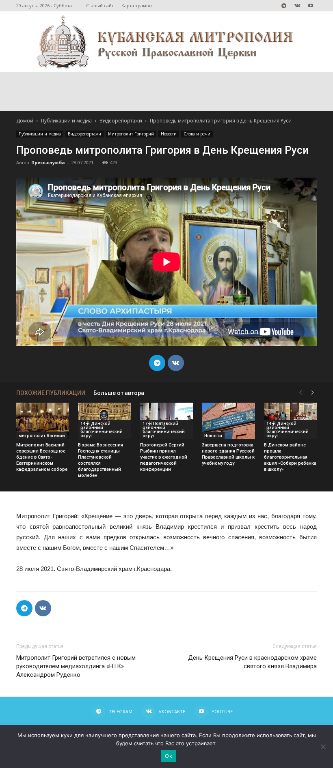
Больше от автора (118, 393)
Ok (168, 756)
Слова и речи (197, 134)
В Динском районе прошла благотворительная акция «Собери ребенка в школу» (290, 457)
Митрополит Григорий (131, 134)
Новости (169, 134)
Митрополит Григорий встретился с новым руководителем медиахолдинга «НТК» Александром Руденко (76, 666)
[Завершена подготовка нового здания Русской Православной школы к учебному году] (228, 421)
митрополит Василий (42, 435)
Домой (24, 120)
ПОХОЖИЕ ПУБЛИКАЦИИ (50, 393)
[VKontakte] (297, 5)
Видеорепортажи (120, 120)
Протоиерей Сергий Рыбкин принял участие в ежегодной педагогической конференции (163, 457)
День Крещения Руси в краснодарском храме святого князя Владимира (252, 662)
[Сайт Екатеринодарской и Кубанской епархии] (166, 41)
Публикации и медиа (66, 120)
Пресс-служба (48, 162)
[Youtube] (311, 5)
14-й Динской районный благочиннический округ (101, 429)
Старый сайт (100, 5)
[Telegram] (284, 5)
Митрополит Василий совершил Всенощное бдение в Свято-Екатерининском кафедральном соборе (41, 457)
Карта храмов (136, 5)
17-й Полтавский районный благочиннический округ (164, 429)
